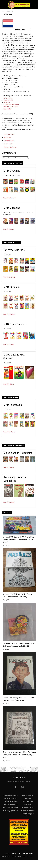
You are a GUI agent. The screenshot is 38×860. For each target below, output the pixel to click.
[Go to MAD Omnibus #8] (11, 308)
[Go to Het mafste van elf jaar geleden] (8, 378)
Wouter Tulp (8, 144)
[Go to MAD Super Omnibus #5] (31, 339)
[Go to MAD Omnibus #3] (16, 300)
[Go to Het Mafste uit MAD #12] (32, 271)
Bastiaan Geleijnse (10, 147)
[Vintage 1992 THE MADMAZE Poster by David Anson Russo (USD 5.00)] (19, 570)
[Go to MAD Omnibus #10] (22, 308)
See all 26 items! (9, 277)
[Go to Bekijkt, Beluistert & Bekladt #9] (5, 418)
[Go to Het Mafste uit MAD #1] (5, 263)
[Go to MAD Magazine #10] (22, 192)
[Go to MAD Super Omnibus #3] (19, 339)
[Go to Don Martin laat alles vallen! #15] (11, 426)
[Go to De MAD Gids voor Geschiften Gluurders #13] (27, 418)
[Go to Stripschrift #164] (19, 496)
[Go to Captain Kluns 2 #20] (11, 418)
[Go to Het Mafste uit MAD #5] (27, 263)
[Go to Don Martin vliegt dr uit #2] (22, 426)
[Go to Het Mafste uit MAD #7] (5, 271)
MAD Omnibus (11, 287)
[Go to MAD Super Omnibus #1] (6, 339)
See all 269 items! (9, 198)
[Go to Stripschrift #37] (8, 496)
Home (3, 11)
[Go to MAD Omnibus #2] (11, 300)
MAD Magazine (11, 170)
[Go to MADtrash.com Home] (19, 5)
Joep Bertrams (9, 134)
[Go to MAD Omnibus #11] (27, 308)
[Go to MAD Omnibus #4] (22, 300)
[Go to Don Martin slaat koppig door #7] (16, 426)
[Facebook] (15, 787)
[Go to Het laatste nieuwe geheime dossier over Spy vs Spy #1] (32, 426)
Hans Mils (6, 102)
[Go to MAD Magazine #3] (16, 184)
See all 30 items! (9, 432)
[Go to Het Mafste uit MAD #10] (22, 271)
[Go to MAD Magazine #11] (27, 192)
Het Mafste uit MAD (14, 250)
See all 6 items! (8, 229)
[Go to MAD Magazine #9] (16, 192)
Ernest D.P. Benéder (10, 107)
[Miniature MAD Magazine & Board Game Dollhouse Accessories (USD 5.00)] (19, 622)
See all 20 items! (9, 314)
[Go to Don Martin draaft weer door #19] (32, 418)
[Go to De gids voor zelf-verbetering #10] (16, 418)
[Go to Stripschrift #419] (29, 496)
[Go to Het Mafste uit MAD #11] (27, 271)
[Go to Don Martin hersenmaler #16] (5, 426)
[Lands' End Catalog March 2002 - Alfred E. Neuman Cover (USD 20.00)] (19, 673)
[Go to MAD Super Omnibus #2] (12, 339)
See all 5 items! (8, 345)
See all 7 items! (8, 467)
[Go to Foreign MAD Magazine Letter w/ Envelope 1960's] (22, 461)
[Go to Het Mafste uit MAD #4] (22, 263)
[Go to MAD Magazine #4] (22, 184)
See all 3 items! (8, 384)
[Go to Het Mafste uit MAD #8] (11, 271)
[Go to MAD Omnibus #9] (16, 308)
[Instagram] (22, 787)
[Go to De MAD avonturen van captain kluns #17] (22, 418)
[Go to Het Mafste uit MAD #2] (11, 263)
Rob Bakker (7, 109)
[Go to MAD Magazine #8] (11, 192)
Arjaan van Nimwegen (11, 104)
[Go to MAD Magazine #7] (5, 192)
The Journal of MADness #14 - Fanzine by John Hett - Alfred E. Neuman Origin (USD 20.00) (19, 754)
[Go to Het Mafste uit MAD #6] (32, 263)
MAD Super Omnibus (15, 324)
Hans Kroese (7, 98)
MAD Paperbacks (13, 404)
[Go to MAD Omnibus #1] (5, 300)
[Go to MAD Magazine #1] (5, 184)
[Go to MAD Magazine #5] (27, 184)
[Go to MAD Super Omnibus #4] (25, 339)
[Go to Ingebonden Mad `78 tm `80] (29, 378)
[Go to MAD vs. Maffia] (27, 461)
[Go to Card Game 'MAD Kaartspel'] (11, 461)
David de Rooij (9, 141)
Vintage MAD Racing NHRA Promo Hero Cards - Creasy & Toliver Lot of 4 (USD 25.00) (18, 539)
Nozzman (7, 137)
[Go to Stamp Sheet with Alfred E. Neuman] (32, 461)
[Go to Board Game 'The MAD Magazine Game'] (5, 461)
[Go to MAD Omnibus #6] (32, 300)
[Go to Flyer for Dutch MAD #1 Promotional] (16, 461)
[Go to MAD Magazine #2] (11, 184)
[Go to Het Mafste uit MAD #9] (16, 271)
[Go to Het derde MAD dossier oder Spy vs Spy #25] (27, 426)
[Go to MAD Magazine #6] (32, 184)
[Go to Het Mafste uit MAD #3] (16, 263)
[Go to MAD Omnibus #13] (32, 308)
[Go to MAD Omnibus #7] (5, 308)
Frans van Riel (8, 100)
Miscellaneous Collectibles (17, 452)
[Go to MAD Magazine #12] (32, 192)
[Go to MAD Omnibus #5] (27, 300)
